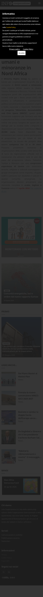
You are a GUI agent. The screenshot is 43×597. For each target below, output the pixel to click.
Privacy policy (14, 49)
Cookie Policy (10, 27)
